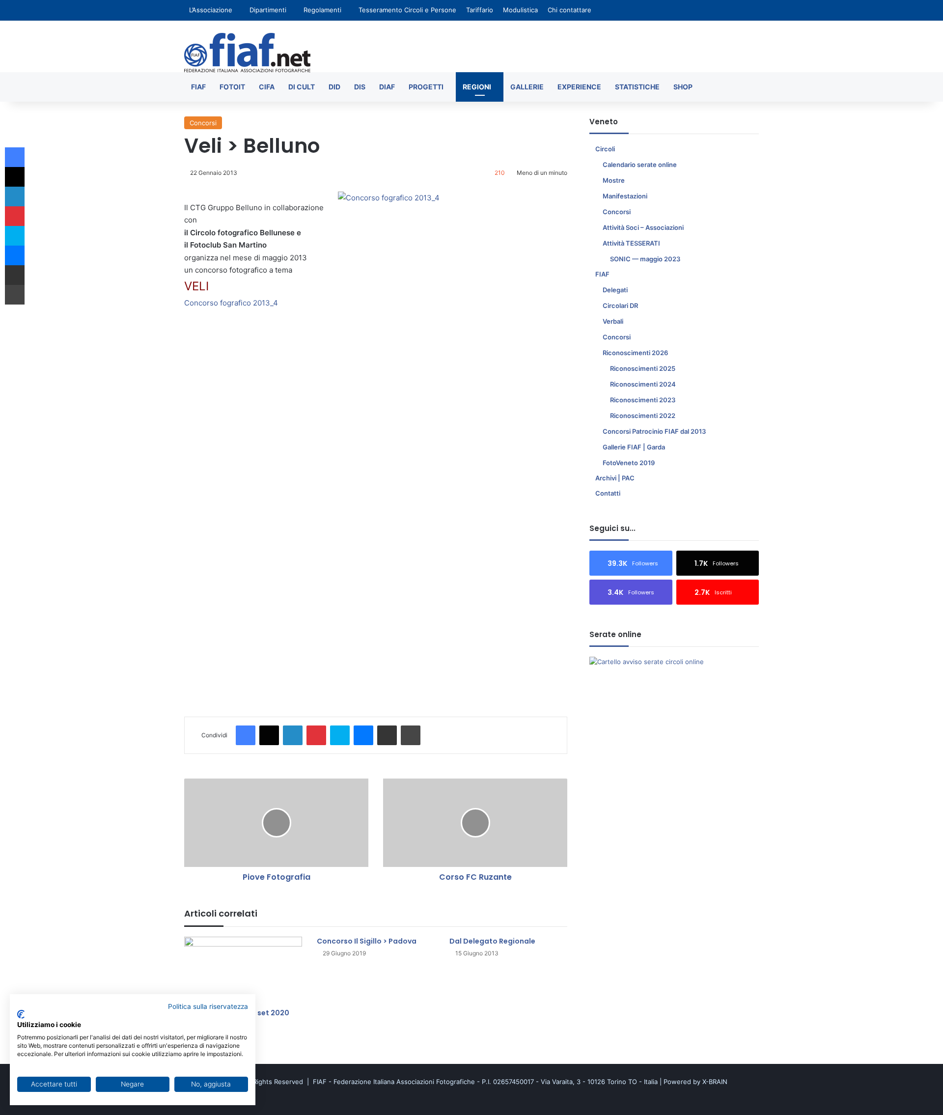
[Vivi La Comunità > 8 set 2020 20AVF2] (243, 970)
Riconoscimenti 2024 (643, 384)
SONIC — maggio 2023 (645, 259)
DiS (359, 87)
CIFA (267, 87)
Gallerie (527, 87)
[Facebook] (245, 735)
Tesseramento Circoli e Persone (407, 10)
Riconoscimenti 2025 (642, 368)
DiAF (387, 87)
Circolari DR (620, 305)
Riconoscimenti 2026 (635, 353)
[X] (269, 735)
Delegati (615, 290)
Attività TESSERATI (631, 243)
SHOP (683, 87)
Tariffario (479, 10)
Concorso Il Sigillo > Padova (366, 941)
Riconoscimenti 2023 (642, 400)
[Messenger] (363, 735)
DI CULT (301, 87)
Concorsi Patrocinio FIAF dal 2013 (654, 431)
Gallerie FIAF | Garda (634, 447)
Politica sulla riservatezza (208, 1006)
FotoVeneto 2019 (629, 463)
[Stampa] (410, 735)
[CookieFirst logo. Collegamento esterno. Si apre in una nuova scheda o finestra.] (21, 1014)
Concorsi (203, 123)
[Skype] (340, 735)
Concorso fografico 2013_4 (231, 302)
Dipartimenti (268, 10)
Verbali (613, 321)
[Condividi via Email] (387, 735)
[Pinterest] (316, 735)
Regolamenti (322, 10)
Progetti (426, 87)
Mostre (614, 180)
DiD (334, 87)
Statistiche (637, 87)
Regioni (477, 87)
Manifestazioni (625, 196)
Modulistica (520, 10)
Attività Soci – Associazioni (643, 227)
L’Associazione (210, 10)
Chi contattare (569, 10)
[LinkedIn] (293, 735)
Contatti (607, 493)
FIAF (198, 87)
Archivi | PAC (615, 478)
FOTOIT (232, 87)
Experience (579, 87)
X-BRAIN (714, 1082)
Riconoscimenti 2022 (642, 415)
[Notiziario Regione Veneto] (247, 52)
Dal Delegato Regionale (492, 941)
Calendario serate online (640, 164)
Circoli (605, 149)
